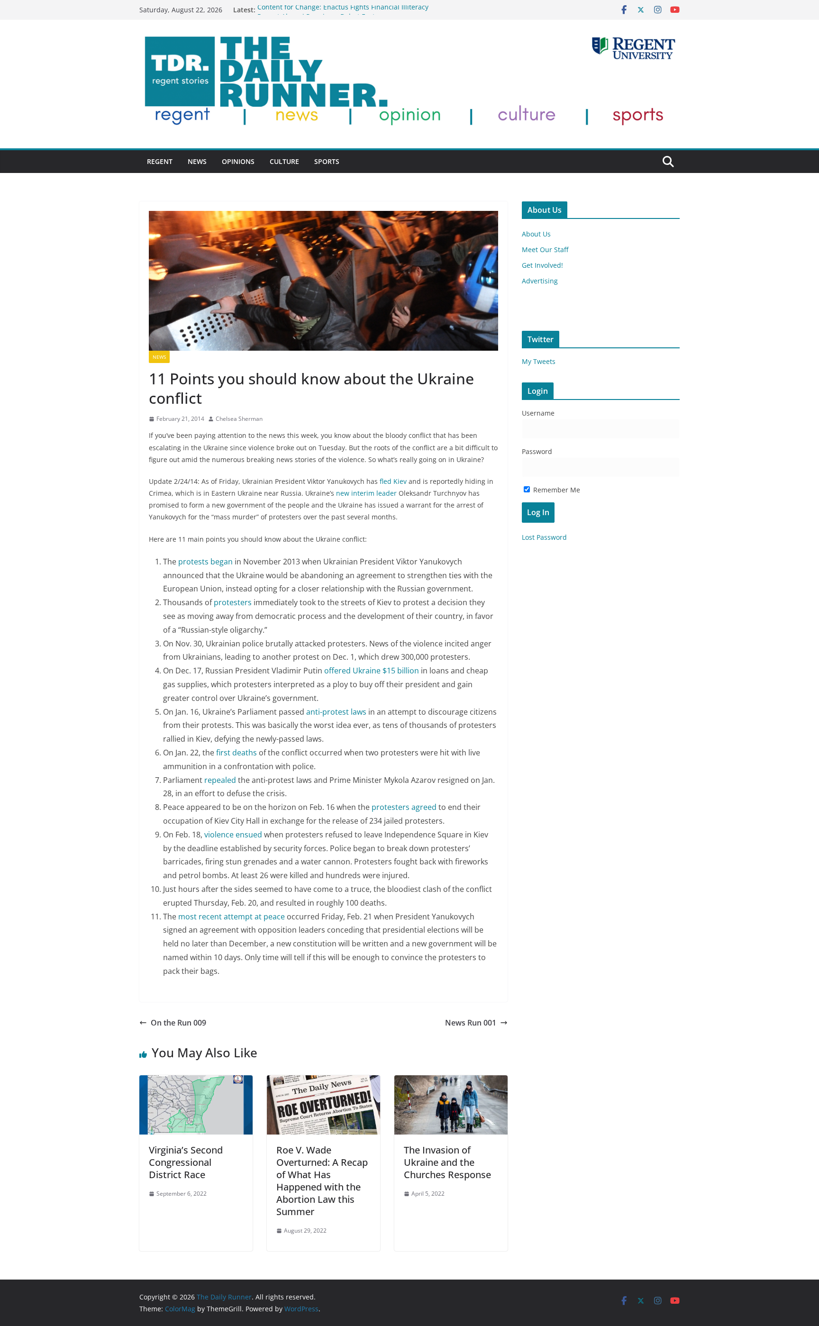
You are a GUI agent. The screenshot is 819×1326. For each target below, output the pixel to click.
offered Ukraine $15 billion (371, 670)
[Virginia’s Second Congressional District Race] (196, 1082)
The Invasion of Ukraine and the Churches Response (447, 1162)
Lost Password (544, 537)
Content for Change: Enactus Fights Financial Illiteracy (342, 9)
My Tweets (538, 361)
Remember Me (555, 489)
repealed (220, 780)
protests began (205, 561)
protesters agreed (404, 807)
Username (538, 413)
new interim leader (365, 493)
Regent (160, 161)
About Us (536, 233)
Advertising (540, 280)
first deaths (236, 752)
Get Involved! (542, 265)
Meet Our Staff (545, 249)
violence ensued (233, 834)
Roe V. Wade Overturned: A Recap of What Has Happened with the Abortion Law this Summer (322, 1181)
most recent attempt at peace (231, 916)
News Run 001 (470, 1022)
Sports (326, 161)
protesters (233, 602)
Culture (284, 161)
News (197, 161)
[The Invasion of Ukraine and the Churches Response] (451, 1082)
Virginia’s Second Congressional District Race (186, 1162)
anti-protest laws (336, 712)
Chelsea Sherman (239, 419)
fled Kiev (392, 481)
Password (537, 451)
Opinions (238, 161)
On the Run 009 (178, 1022)
